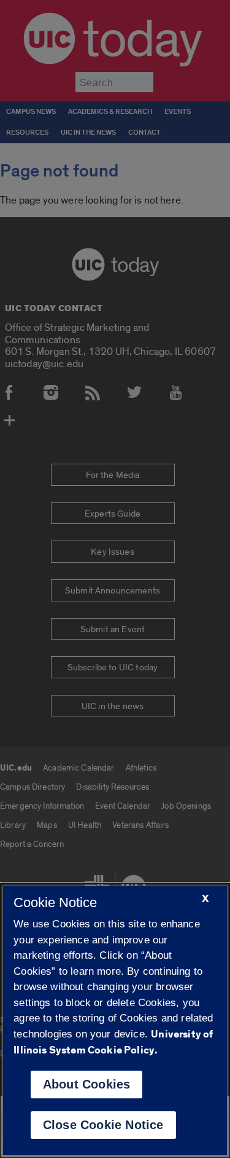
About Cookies (87, 1084)
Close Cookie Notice (103, 1125)
